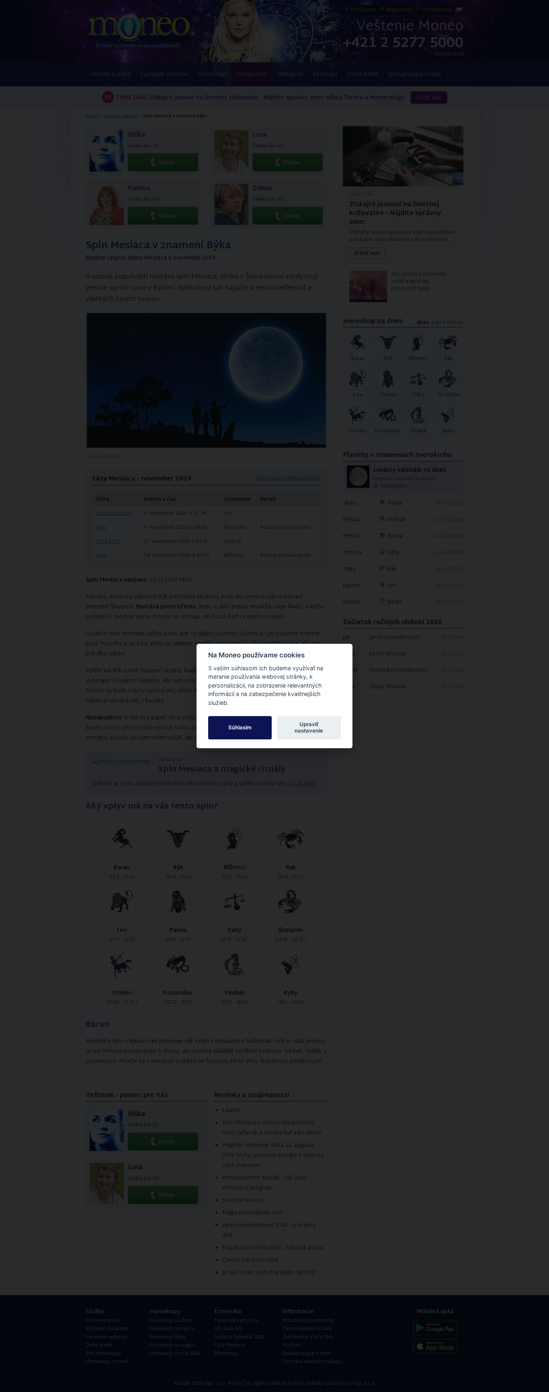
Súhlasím (240, 727)
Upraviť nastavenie (309, 727)
